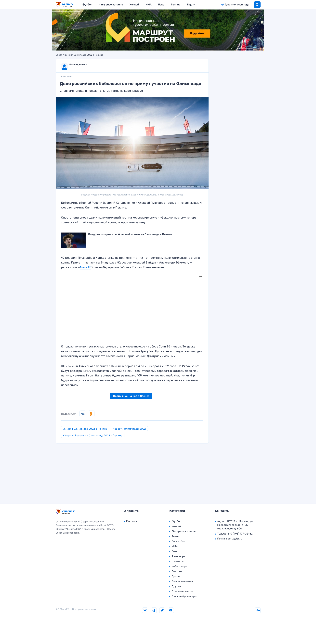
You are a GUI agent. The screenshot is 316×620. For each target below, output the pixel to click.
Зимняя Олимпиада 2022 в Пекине (84, 55)
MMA (148, 4)
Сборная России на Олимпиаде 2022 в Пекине (92, 435)
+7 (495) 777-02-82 (240, 533)
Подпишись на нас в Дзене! (131, 396)
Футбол (87, 4)
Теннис (175, 4)
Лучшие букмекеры (184, 596)
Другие (176, 586)
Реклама (131, 521)
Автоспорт (178, 556)
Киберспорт (179, 566)
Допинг (176, 576)
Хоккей (134, 4)
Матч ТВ (85, 267)
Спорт (59, 55)
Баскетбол (178, 541)
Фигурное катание (111, 4)
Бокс (161, 4)
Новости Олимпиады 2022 (129, 428)
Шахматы (178, 561)
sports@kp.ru (234, 538)
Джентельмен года (237, 4)
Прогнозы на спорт (184, 591)
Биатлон (177, 571)
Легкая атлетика (182, 581)
